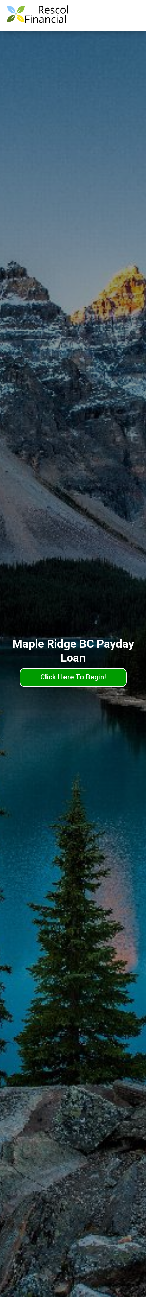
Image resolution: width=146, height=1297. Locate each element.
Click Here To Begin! (73, 677)
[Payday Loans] (37, 15)
